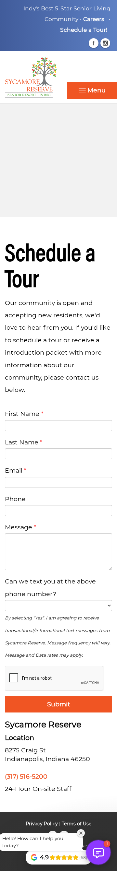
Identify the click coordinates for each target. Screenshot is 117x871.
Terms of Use (76, 824)
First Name (22, 414)
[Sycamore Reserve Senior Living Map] (58, 160)
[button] (92, 90)
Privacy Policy (42, 824)
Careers (93, 19)
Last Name (21, 442)
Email (13, 470)
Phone (15, 499)
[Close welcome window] (81, 833)
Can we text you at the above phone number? (50, 587)
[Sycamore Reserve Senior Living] (58, 77)
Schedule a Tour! (83, 29)
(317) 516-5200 (26, 776)
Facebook (93, 43)
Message (18, 527)
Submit (58, 704)
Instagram (105, 43)
